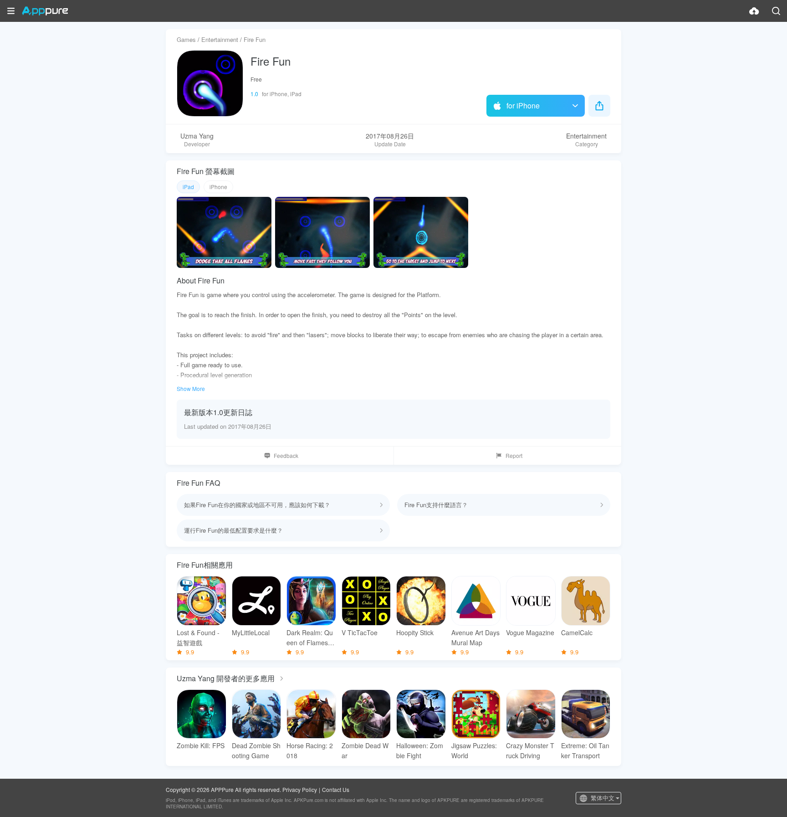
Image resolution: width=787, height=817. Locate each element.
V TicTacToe (360, 632)
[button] (11, 11)
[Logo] (45, 10)
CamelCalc (577, 632)
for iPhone (523, 105)
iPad (188, 186)
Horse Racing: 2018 (309, 750)
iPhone (218, 186)
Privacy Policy (299, 789)
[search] (776, 11)
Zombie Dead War (365, 750)
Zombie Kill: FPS (201, 745)
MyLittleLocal (251, 632)
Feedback (286, 455)
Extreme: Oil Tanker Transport (585, 750)
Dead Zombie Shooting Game (256, 750)
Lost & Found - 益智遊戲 (198, 637)
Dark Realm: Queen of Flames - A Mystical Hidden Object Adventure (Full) (310, 637)
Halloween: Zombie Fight (419, 750)
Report (514, 455)
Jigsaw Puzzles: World (474, 750)
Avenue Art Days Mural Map (475, 637)
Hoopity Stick (415, 632)
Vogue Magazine (530, 632)
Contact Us (335, 789)
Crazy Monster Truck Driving (530, 750)
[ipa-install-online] (754, 11)
